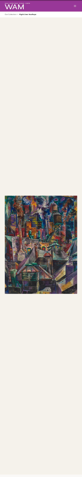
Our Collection (10, 14)
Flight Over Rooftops (27, 14)
